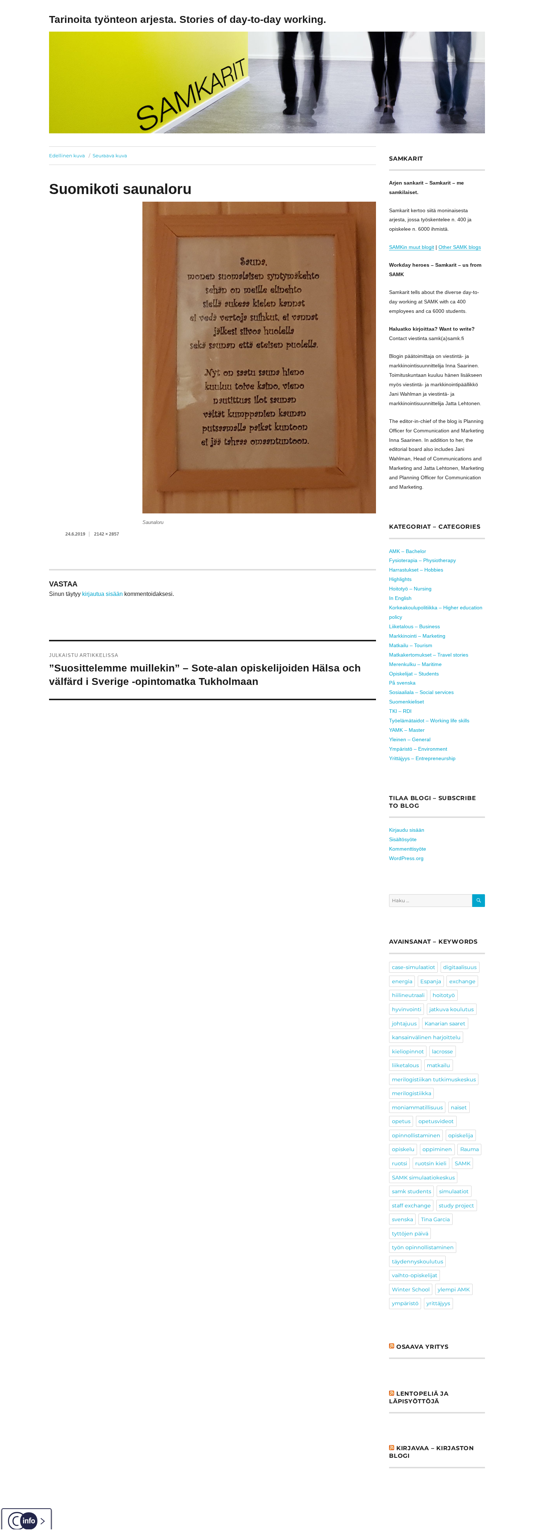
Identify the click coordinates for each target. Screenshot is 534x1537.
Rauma (469, 1149)
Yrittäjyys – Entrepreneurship (422, 758)
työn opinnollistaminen (423, 1247)
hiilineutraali (408, 995)
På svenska (402, 683)
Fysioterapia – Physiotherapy (422, 560)
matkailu (438, 1065)
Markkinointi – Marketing (417, 636)
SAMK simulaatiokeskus (423, 1177)
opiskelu (403, 1149)
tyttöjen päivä (410, 1233)
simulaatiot (454, 1191)
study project (456, 1205)
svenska (402, 1219)
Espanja (430, 981)
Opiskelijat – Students (414, 674)
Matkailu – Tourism (410, 645)
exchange (462, 981)
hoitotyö (444, 995)
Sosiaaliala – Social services (421, 692)
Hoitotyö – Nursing (410, 589)
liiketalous (405, 1065)
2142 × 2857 (106, 534)
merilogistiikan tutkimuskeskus (434, 1079)
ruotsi (399, 1163)
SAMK (462, 1163)
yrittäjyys (438, 1303)
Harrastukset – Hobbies (416, 570)
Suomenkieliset (406, 702)
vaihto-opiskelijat (414, 1275)
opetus (401, 1121)
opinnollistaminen (416, 1135)
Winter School (411, 1289)
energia (402, 981)
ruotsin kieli (430, 1163)
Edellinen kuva (67, 155)
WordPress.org (406, 858)
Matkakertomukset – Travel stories (428, 655)
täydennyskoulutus (417, 1261)
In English (400, 598)
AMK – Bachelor (407, 551)
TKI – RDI (400, 711)
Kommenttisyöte (407, 849)
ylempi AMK (454, 1289)
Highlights (400, 579)
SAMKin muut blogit (411, 247)
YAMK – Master (407, 730)
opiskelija (460, 1135)
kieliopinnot (408, 1051)
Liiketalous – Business (414, 626)
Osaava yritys (422, 1346)
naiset (459, 1107)
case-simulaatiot (413, 967)
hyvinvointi (406, 1009)
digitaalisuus (460, 967)
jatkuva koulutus (451, 1009)
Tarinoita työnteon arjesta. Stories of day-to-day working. (187, 19)
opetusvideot (436, 1121)
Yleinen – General (409, 739)
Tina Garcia (435, 1219)
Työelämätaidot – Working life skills (429, 720)
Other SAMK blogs (459, 247)
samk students (411, 1191)
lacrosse (442, 1051)
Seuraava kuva (110, 155)
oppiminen (437, 1149)
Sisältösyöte (403, 839)
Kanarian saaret (445, 1023)
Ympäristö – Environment (418, 749)
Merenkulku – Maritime (415, 664)
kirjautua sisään (102, 594)
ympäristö (405, 1303)
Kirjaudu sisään (406, 830)
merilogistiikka (411, 1093)
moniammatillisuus (417, 1107)
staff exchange (411, 1205)
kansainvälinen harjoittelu (426, 1037)
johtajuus (404, 1023)
